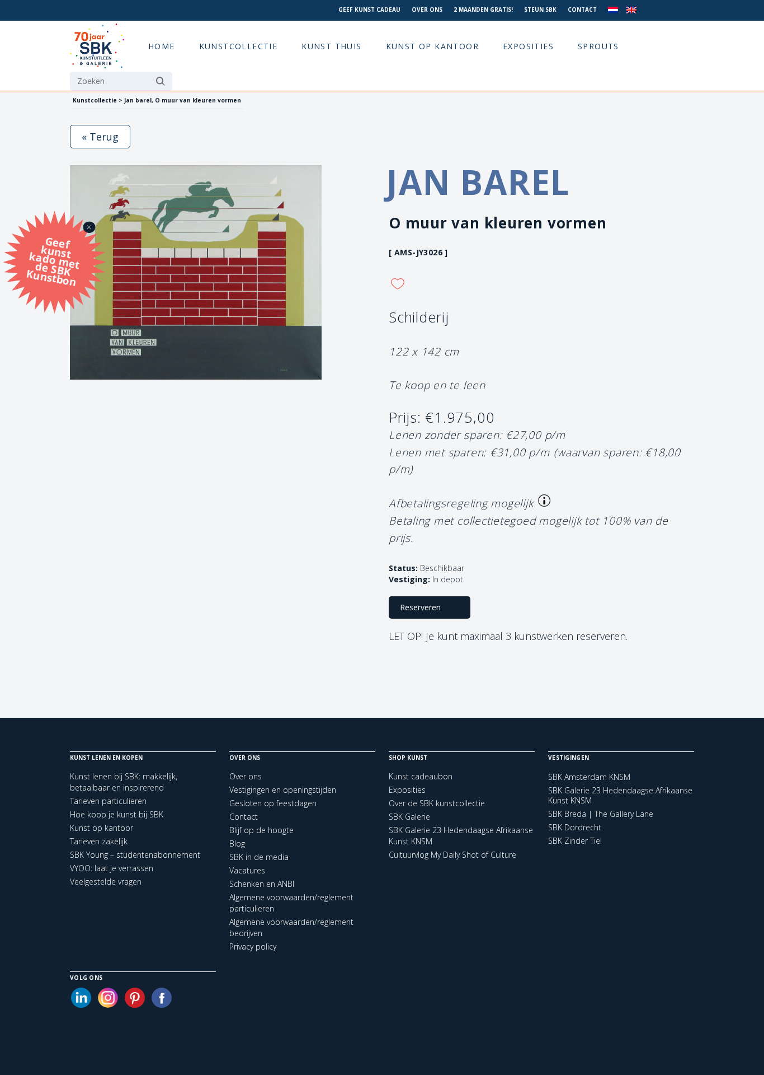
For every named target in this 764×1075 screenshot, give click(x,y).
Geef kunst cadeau (369, 9)
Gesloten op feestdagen (273, 803)
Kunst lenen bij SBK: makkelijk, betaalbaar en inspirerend (123, 782)
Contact (582, 9)
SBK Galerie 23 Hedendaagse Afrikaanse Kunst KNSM (620, 796)
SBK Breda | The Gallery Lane (600, 814)
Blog (237, 843)
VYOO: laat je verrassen (111, 868)
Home (161, 46)
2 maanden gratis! (483, 9)
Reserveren (420, 607)
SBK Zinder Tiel (575, 841)
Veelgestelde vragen (106, 881)
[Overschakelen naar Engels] (631, 10)
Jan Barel (478, 182)
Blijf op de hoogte (261, 830)
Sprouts (598, 46)
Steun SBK (540, 9)
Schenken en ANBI (261, 883)
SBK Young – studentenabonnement (135, 854)
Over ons (427, 9)
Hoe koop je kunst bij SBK (116, 814)
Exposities (528, 46)
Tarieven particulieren (108, 801)
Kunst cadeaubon (420, 776)
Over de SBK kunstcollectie (437, 803)
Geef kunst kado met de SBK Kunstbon (53, 260)
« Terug (100, 136)
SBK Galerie (409, 816)
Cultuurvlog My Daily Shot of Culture (452, 854)
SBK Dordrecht (574, 827)
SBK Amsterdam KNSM (589, 777)
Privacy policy (252, 946)
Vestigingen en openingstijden (282, 789)
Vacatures (247, 870)
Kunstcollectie (238, 46)
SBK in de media (259, 857)
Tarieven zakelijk (99, 841)
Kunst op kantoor (432, 46)
